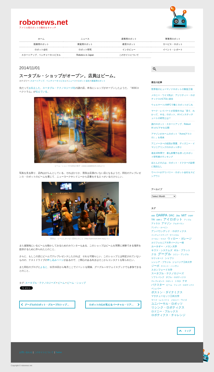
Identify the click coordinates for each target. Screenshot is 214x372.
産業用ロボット (129, 39)
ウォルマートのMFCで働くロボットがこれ (172, 105)
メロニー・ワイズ (179, 300)
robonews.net (43, 22)
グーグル (164, 254)
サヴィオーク (157, 258)
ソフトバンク (157, 277)
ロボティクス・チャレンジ (168, 315)
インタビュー (128, 49)
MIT (184, 215)
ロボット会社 (41, 49)
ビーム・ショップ (76, 282)
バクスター (158, 284)
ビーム (61, 282)
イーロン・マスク (158, 239)
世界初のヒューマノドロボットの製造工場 (172, 89)
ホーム (41, 39)
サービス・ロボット (173, 44)
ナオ (184, 281)
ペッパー (156, 288)
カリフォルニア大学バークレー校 (167, 242)
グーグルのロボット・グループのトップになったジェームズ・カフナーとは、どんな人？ (50, 304)
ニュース (85, 39)
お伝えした (34, 88)
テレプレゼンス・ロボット (162, 281)
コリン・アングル (181, 254)
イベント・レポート (173, 49)
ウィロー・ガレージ (180, 238)
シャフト (169, 258)
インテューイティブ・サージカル (165, 235)
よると (43, 267)
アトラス (155, 223)
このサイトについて (129, 55)
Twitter (59, 352)
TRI (153, 219)
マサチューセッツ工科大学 (165, 296)
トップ (187, 331)
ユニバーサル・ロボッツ (167, 303)
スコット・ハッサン (170, 266)
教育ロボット (128, 44)
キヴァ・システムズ (161, 250)
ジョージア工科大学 (182, 262)
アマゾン (167, 223)
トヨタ (178, 281)
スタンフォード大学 (161, 269)
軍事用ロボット (172, 39)
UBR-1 (159, 220)
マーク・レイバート (160, 300)
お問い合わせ (25, 352)
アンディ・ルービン (159, 227)
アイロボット (172, 219)
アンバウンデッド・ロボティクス (168, 231)
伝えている (41, 91)
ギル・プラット (182, 250)
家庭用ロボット (85, 44)
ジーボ (155, 265)
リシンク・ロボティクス (167, 307)
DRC (171, 215)
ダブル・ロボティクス (176, 277)
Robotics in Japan (85, 55)
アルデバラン (178, 224)
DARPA (161, 215)
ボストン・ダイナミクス (167, 292)
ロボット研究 (85, 49)
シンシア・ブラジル (161, 262)
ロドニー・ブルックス (164, 311)
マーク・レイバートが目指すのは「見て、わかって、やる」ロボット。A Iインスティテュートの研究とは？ (173, 114)
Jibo (178, 215)
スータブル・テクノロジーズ (40, 282)
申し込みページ (55, 260)
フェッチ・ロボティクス (184, 285)
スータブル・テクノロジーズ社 (59, 88)
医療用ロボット (41, 44)
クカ (153, 254)
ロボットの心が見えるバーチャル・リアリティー (115, 304)
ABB (153, 216)
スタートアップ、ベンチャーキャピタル (41, 55)
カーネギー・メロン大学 (164, 246)
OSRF (190, 216)
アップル (187, 220)
